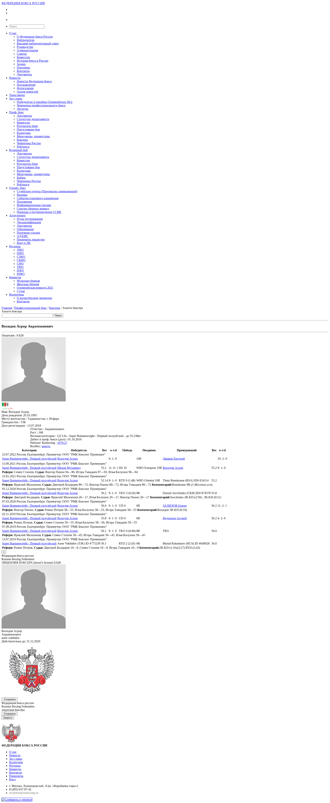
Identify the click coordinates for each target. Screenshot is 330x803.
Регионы (15, 246)
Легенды (22, 108)
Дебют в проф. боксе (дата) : (48, 439)
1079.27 (62, 442)
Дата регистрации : (14, 425)
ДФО (20, 249)
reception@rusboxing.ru (23, 792)
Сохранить (10, 699)
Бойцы (21, 177)
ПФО (20, 253)
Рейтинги (23, 146)
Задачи (21, 64)
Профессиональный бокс (30, 308)
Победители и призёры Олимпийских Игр (44, 102)
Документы (24, 74)
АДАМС (22, 236)
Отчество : (37, 429)
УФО (20, 267)
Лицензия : (9, 335)
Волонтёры (16, 294)
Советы (22, 53)
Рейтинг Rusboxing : (43, 442)
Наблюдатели (25, 40)
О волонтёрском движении (34, 298)
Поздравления (26, 84)
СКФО (21, 260)
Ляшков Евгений (174, 458)
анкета (46, 446)
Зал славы (15, 98)
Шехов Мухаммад (69, 467)
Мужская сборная (28, 280)
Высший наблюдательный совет (38, 43)
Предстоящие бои (28, 129)
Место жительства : (14, 418)
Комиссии (23, 57)
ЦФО (20, 270)
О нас (13, 33)
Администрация (27, 50)
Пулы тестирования (30, 218)
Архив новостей (27, 91)
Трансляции (17, 95)
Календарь (24, 133)
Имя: (5, 411)
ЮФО (21, 273)
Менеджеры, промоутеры (33, 136)
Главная (7, 308)
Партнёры (23, 67)
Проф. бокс (16, 112)
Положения (24, 201)
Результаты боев (27, 126)
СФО (20, 263)
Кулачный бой (18, 150)
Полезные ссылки (28, 232)
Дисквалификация (29, 222)
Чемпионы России (29, 143)
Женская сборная (28, 284)
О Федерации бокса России (35, 36)
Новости (14, 77)
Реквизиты (16, 776)
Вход (12, 779)
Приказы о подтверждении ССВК (39, 212)
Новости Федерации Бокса (34, 81)
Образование (25, 229)
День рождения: (12, 415)
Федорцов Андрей (175, 518)
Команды (15, 277)
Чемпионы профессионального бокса (41, 105)
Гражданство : (11, 422)
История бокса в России (32, 60)
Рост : (34, 432)
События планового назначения (37, 198)
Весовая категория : (43, 436)
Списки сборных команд (33, 208)
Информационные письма (34, 205)
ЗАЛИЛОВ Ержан (175, 505)
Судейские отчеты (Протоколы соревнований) (47, 191)
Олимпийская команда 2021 (35, 287)
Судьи (21, 291)
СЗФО (21, 256)
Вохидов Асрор (67, 458)
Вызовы (22, 194)
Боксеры (22, 139)
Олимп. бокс (17, 188)
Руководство (25, 47)
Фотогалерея (25, 88)
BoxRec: (35, 446)
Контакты (23, 71)
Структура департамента (33, 119)
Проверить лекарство (31, 239)
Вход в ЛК (24, 243)
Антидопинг (17, 215)
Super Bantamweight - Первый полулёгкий (29, 458)
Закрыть (8, 717)
